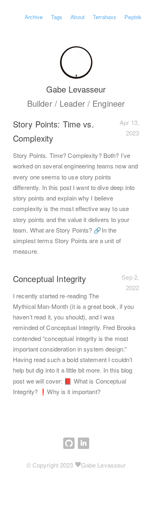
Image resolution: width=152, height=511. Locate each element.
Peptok (132, 17)
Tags (56, 17)
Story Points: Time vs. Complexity (53, 131)
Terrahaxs (104, 17)
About (78, 17)
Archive (34, 17)
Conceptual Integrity (49, 279)
